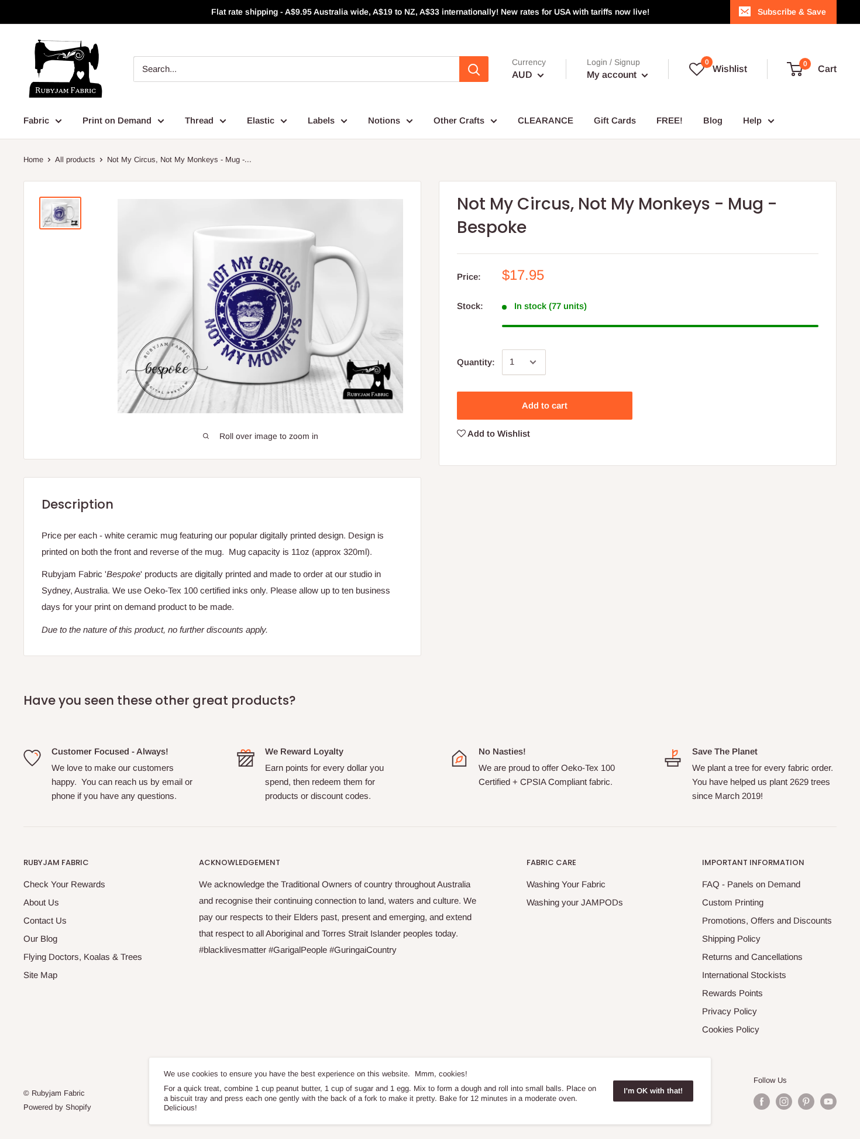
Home (33, 159)
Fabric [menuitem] (36, 120)
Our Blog (40, 939)
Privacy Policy (729, 1011)
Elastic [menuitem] (260, 120)
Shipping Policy (731, 939)
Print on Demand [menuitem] (117, 120)
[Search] (474, 69)
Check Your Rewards (64, 884)
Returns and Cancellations (752, 957)
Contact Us (45, 920)
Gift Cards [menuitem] (615, 120)
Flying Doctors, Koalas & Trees (82, 957)
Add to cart (544, 405)
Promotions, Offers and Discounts (767, 920)
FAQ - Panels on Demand (751, 884)
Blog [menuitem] (713, 120)
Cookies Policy (730, 1029)
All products (75, 159)
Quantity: (476, 362)
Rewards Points (732, 993)
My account (613, 75)
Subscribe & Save (792, 11)
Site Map (40, 975)
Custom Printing (732, 902)
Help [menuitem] (752, 120)
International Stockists (744, 975)
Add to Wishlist (498, 433)
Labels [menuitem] (321, 120)
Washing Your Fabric (566, 884)
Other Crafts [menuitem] (459, 120)
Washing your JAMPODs (575, 902)
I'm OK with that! (653, 1090)
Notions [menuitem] (384, 120)
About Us (41, 902)
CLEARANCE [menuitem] (545, 120)
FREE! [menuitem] (669, 120)
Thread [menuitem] (199, 120)
